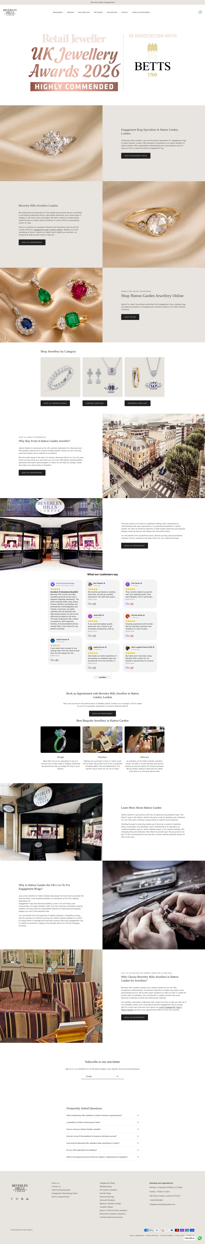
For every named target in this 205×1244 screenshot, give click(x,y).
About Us (55, 1183)
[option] (102, 62)
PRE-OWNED (98, 12)
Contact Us (190, 1235)
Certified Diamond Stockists (111, 1217)
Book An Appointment (32, 242)
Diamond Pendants (107, 1200)
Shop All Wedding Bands (55, 403)
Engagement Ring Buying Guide (64, 1193)
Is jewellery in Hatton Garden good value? (83, 1122)
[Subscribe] (117, 1076)
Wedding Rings (106, 1186)
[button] (95, 99)
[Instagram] (17, 1199)
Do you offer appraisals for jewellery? (82, 1150)
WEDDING (70, 12)
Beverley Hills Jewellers (24, 1230)
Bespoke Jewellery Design (110, 1203)
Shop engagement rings (135, 156)
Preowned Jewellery (137, 403)
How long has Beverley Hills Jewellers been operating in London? (93, 1143)
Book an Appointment (102, 713)
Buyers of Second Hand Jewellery (113, 1210)
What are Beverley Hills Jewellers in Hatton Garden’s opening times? (94, 1115)
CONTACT (124, 12)
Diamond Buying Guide (61, 1190)
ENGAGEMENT (58, 12)
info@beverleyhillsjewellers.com (162, 1204)
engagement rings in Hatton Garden (48, 230)
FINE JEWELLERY (84, 12)
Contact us (56, 1186)
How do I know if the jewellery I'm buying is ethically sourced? (92, 1136)
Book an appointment (32, 472)
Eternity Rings (105, 1193)
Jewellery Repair (106, 1207)
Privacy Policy (180, 1235)
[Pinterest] (22, 1199)
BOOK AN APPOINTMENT (141, 12)
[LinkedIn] (27, 1199)
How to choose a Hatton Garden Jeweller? (84, 1129)
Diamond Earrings (107, 1197)
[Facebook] (12, 1199)
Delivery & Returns (152, 1235)
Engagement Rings (107, 1183)
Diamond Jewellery (95, 403)
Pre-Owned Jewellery (108, 1190)
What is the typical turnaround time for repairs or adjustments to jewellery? (97, 1157)
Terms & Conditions (167, 1235)
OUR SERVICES (112, 12)
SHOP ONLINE (130, 317)
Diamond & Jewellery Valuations (113, 1214)
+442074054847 (156, 1200)
